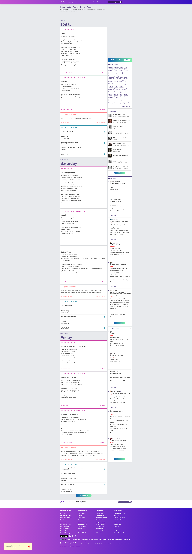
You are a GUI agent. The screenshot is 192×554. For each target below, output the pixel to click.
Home (94, 2)
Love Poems (81, 513)
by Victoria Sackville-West (67, 72)
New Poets (63, 522)
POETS (84, 502)
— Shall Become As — (116, 355)
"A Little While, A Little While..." (118, 440)
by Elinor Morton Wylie (66, 109)
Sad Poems (81, 519)
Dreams (116, 522)
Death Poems (82, 517)
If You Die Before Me (115, 201)
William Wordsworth (101, 533)
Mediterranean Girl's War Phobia (119, 221)
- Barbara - (113, 333)
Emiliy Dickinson (100, 524)
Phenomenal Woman (119, 513)
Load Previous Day (83, 495)
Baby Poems (81, 515)
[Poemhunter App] (64, 536)
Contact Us (101, 539)
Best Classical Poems (66, 517)
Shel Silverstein (100, 526)
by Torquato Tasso (65, 368)
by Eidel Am (64, 281)
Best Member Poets (65, 524)
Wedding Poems (82, 524)
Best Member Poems (65, 515)
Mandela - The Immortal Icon (118, 264)
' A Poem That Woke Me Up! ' (118, 183)
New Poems (63, 519)
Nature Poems (82, 526)
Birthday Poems (82, 522)
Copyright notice (76, 539)
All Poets (119, 172)
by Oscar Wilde (64, 405)
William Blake (99, 528)
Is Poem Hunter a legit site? (121, 539)
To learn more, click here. (11, 548)
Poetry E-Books (82, 533)
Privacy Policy (89, 541)
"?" (111, 413)
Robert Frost (99, 513)
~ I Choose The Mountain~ (117, 244)
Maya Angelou (100, 515)
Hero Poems (81, 530)
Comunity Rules (81, 541)
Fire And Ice (117, 530)
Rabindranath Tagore (101, 530)
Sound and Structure (116, 373)
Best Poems (63, 513)
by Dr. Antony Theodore (66, 296)
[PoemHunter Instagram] (75, 536)
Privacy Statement (93, 539)
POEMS (78, 502)
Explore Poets (64, 530)
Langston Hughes (100, 522)
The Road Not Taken (119, 517)
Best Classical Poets (65, 526)
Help (106, 539)
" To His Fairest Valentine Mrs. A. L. (120, 393)
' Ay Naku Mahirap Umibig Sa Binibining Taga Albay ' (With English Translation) (120, 294)
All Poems (119, 323)
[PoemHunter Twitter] (72, 536)
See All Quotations (100, 122)
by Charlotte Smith (65, 206)
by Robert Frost (65, 122)
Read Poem (102, 72)
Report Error (111, 539)
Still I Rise (116, 515)
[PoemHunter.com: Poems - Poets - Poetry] (67, 2)
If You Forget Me (118, 519)
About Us (69, 539)
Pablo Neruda (99, 519)
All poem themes (126, 106)
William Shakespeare (101, 517)
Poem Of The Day (65, 533)
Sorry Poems (81, 528)
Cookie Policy (85, 539)
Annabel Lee (117, 524)
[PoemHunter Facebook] (70, 536)
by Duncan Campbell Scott (67, 243)
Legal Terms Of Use (98, 541)
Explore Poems (64, 528)
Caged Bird (117, 526)
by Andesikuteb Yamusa (66, 442)
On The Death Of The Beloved (122, 533)
